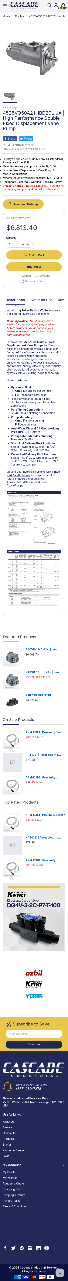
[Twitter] (13, 1248)
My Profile (9, 1172)
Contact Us (9, 1133)
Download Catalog (25, 204)
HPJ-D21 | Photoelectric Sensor (42, 755)
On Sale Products (18, 719)
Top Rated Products (20, 802)
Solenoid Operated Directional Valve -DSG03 (43, 695)
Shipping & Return (14, 1195)
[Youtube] (46, 1248)
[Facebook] (5, 1248)
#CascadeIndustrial (35, 482)
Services (8, 1127)
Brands (7, 1144)
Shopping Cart (12, 1189)
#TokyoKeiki (14, 482)
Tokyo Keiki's (30, 310)
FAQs (6, 1155)
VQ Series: (47, 310)
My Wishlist (10, 1177)
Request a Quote (13, 1183)
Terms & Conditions (15, 1206)
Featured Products (19, 637)
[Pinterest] (21, 1248)
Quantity (11, 237)
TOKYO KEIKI (10, 108)
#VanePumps (15, 485)
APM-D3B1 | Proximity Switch (40, 777)
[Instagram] (30, 1248)
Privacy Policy (11, 1200)
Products (8, 1138)
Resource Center (13, 1150)
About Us (8, 1121)
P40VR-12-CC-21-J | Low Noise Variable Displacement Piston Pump (45, 672)
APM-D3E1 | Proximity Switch (45, 732)
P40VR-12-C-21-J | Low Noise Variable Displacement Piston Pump (45, 649)
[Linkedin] (38, 1248)
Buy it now (34, 266)
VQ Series (23, 475)
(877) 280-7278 (28, 1089)
